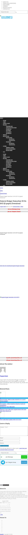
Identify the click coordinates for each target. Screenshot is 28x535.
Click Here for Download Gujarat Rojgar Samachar (12, 265)
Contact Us (6, 9)
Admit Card (6, 123)
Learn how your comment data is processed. (13, 449)
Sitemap (5, 6)
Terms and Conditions (9, 3)
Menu (1, 118)
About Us (5, 1)
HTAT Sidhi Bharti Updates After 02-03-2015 (10, 419)
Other (4, 146)
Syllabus (8, 132)
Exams (5, 124)
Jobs (4, 122)
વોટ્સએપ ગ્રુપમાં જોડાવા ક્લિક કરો (14, 357)
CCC (4, 151)
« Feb (1, 514)
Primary (8, 141)
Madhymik (9, 137)
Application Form (11, 127)
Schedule (8, 129)
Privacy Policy (7, 7)
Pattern (8, 130)
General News (10, 147)
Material (8, 133)
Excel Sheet (9, 150)
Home (4, 120)
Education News (10, 149)
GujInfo (2, 534)
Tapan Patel (3, 206)
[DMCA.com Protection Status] (4, 485)
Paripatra (12, 140)
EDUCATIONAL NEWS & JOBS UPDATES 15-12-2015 (12, 399)
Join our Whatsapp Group (14, 209)
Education (6, 136)
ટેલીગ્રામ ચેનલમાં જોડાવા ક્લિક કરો (14, 360)
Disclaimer (6, 4)
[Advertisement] (14, 34)
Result (5, 134)
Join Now (24, 457)
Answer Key (9, 126)
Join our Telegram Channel (14, 211)
